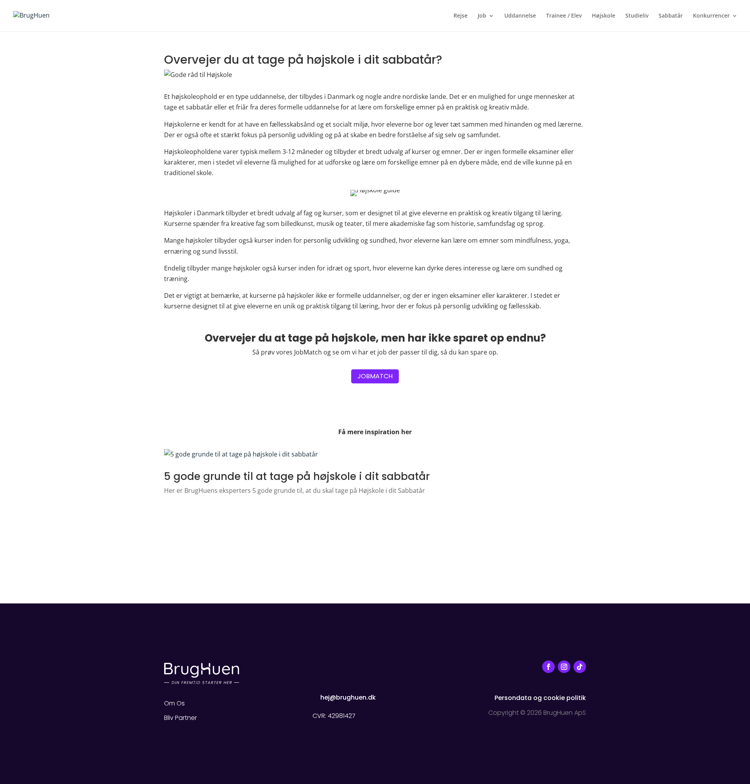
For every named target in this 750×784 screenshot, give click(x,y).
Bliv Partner (180, 717)
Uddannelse (520, 16)
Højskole (603, 16)
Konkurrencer (711, 16)
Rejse (461, 16)
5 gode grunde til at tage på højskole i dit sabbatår (297, 476)
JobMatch (375, 376)
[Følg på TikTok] (579, 666)
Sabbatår (671, 16)
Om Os (174, 703)
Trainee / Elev (564, 16)
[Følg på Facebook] (548, 666)
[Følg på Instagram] (564, 666)
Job (482, 16)
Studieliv (636, 16)
